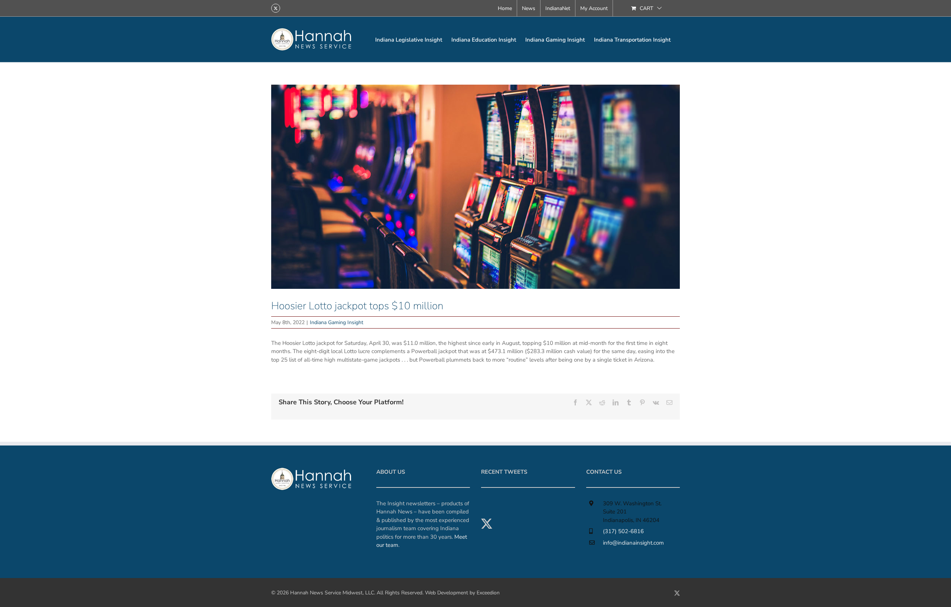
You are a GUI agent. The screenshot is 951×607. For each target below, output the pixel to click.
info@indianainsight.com (633, 542)
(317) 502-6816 (623, 531)
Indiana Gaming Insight (336, 322)
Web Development (446, 592)
